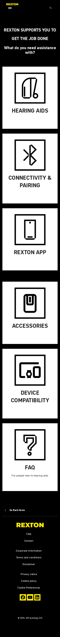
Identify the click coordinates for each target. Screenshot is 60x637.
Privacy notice (29, 574)
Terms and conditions (29, 557)
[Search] (50, 8)
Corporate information (29, 550)
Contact (28, 540)
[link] (30, 98)
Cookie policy (28, 581)
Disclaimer (29, 564)
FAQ (28, 534)
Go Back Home (17, 510)
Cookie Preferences (28, 587)
